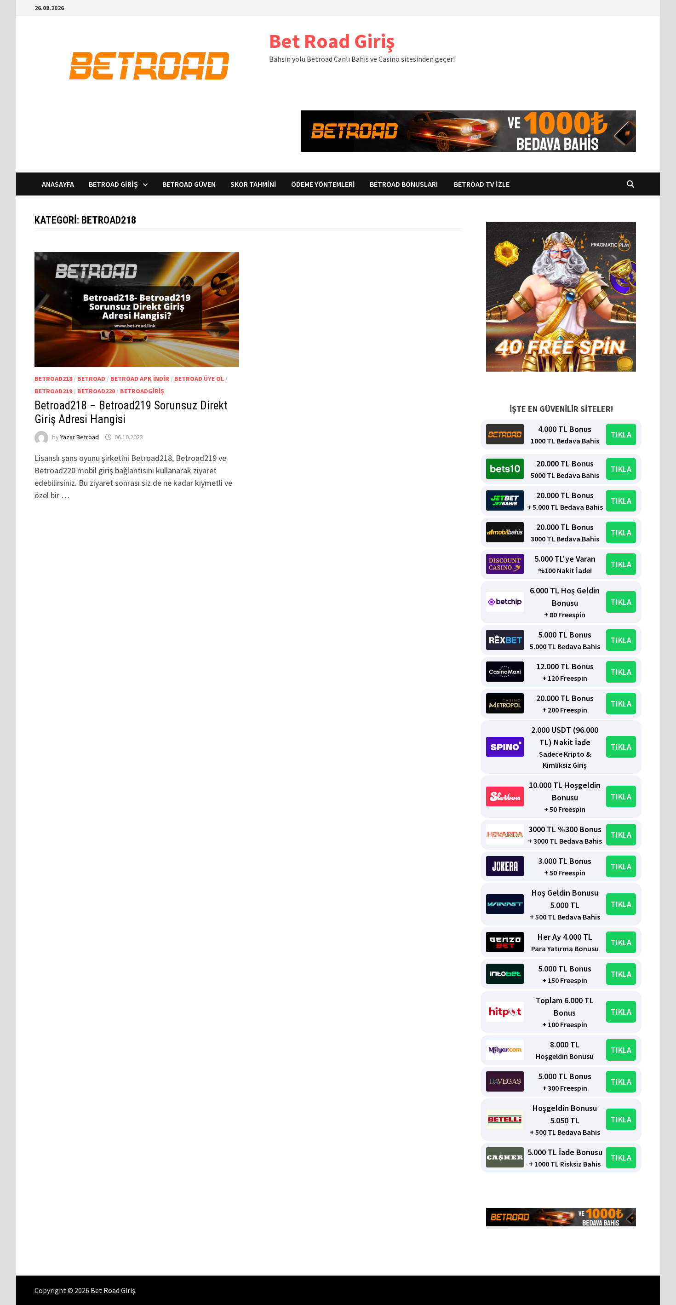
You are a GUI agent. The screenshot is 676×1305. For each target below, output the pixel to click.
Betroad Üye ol (199, 378)
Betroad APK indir (139, 378)
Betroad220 (96, 391)
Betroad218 (53, 378)
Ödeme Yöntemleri (323, 184)
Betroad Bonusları (404, 184)
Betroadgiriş (142, 391)
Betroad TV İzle (482, 184)
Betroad (91, 378)
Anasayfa (58, 184)
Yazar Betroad (79, 437)
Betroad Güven (189, 184)
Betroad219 (53, 391)
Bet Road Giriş (332, 40)
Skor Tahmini (253, 184)
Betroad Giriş (113, 184)
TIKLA (621, 434)
